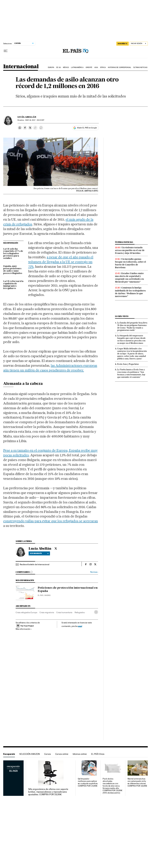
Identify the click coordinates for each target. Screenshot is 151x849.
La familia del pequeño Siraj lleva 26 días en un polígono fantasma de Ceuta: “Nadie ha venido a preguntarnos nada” (132, 326)
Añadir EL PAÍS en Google (87, 128)
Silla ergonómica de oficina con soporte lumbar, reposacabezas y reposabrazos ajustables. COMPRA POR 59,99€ (48, 792)
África (103, 67)
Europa (51, 67)
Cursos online (61, 754)
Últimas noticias (140, 67)
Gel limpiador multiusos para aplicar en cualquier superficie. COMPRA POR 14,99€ (88, 782)
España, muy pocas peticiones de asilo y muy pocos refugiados (12, 269)
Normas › (94, 572)
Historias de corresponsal (119, 67)
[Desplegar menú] (5, 51)
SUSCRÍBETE (122, 44)
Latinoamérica (77, 67)
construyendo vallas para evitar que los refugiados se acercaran (50, 521)
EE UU (58, 67)
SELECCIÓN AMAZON (29, 754)
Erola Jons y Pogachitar (128, 364)
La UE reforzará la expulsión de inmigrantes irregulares (13, 284)
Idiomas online (80, 754)
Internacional (20, 67)
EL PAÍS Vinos (97, 754)
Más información (23, 629)
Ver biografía (36, 553)
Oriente (89, 67)
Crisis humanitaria (64, 612)
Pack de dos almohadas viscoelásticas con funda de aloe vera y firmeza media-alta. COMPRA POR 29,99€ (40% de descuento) (112, 786)
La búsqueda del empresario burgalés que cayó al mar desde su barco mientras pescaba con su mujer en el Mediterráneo (131, 339)
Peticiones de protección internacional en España (68, 589)
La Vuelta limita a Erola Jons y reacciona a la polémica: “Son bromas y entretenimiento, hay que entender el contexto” (131, 373)
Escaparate (9, 754)
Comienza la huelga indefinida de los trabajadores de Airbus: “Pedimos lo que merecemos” (130, 291)
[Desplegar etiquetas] (96, 612)
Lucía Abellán (27, 117)
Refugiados (80, 612)
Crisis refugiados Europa (26, 612)
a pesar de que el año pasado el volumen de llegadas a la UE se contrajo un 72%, (60, 262)
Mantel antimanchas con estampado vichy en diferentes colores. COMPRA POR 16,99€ (137, 782)
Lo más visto (121, 316)
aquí (80, 626)
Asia (96, 67)
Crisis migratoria (47, 612)
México (66, 67)
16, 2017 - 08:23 (34, 120)
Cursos (47, 754)
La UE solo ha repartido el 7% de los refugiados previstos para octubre (13, 253)
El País (40, 595)
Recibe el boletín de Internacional (34, 564)
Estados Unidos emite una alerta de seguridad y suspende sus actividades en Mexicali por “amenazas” (129, 277)
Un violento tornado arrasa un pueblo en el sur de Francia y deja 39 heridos (130, 250)
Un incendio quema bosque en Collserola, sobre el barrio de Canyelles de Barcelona (130, 263)
